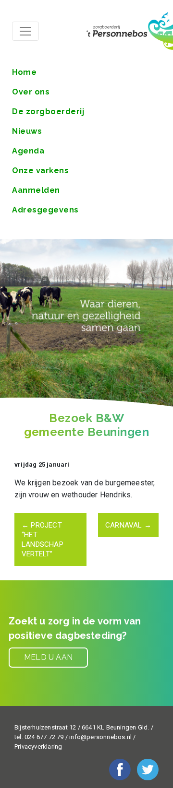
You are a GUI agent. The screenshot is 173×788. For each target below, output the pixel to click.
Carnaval (128, 525)
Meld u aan (48, 657)
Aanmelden (36, 190)
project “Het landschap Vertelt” (42, 539)
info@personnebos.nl (100, 737)
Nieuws (27, 131)
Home (24, 72)
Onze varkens (40, 170)
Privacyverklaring (38, 746)
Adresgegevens (45, 209)
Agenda (28, 150)
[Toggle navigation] (25, 31)
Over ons (30, 91)
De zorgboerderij (48, 111)
